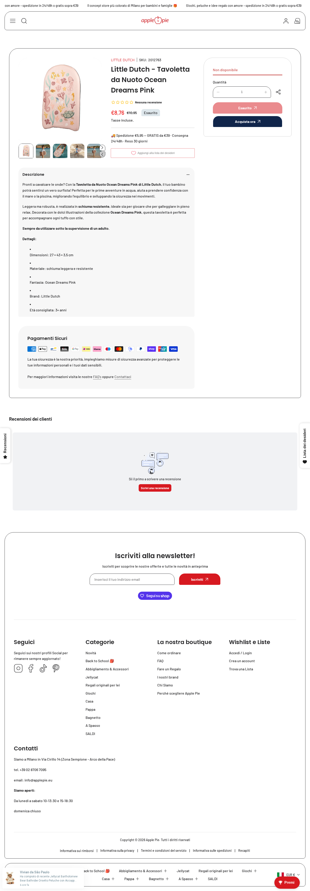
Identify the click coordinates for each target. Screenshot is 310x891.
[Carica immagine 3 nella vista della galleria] (60, 151)
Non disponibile (225, 70)
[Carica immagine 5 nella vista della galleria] (94, 151)
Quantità (219, 82)
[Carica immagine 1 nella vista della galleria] (26, 151)
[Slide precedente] (102, 154)
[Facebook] (30, 669)
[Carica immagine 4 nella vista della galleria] (77, 151)
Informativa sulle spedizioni (212, 850)
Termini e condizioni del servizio (164, 850)
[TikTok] (43, 669)
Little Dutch (123, 60)
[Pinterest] (55, 669)
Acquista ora (245, 121)
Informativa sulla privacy (117, 850)
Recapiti (244, 850)
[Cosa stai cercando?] (24, 20)
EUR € (290, 875)
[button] (297, 20)
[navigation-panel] (12, 20)
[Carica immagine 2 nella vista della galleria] (43, 151)
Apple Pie (152, 840)
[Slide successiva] (102, 148)
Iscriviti (197, 579)
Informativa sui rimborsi (77, 851)
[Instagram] (18, 669)
